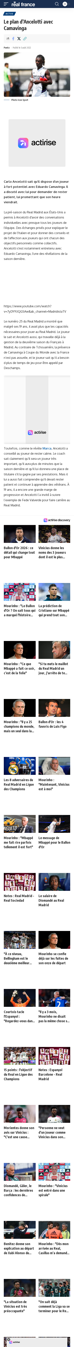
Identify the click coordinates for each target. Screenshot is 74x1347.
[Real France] (25, 4)
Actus (9, 14)
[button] (7, 4)
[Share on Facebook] (13, 39)
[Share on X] (19, 39)
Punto (7, 47)
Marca (47, 448)
